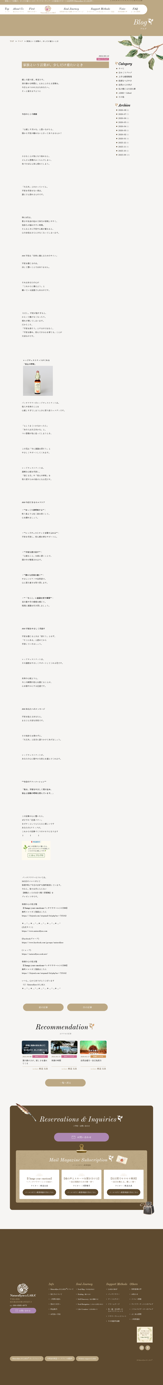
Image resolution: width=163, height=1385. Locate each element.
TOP (12, 41)
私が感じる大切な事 (127, 88)
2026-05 (123, 122)
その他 (121, 96)
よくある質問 (136, 1314)
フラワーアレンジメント (117, 1316)
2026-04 (123, 126)
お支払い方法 (55, 1314)
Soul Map (86, 1289)
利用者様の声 (136, 1289)
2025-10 (123, 150)
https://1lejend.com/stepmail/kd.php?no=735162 (44, 915)
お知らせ (134, 1294)
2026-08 (123, 110)
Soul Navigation (91, 1304)
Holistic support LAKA (87, 1358)
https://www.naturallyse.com (34, 930)
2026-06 (123, 118)
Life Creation (88, 1309)
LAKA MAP (112, 1289)
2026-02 (123, 134)
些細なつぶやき (125, 80)
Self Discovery (88, 1299)
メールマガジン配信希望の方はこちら (39, 1192)
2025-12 (123, 142)
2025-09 (124, 154)
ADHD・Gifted (124, 92)
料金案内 (53, 1309)
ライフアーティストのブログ (142, 1304)
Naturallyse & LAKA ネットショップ (26, 1358)
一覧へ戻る (65, 1082)
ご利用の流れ (55, 1299)
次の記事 (87, 1007)
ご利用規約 (135, 1319)
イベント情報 (136, 1299)
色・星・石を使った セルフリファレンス (115, 1310)
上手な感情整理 (125, 76)
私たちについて (56, 1294)
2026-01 (123, 138)
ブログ (20, 41)
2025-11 (123, 146)
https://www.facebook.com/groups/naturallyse (42, 942)
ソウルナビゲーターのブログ (142, 1309)
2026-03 (123, 130)
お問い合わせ (84, 1137)
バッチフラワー (114, 1294)
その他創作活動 (114, 1321)
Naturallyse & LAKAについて (62, 1289)
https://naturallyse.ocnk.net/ (35, 953)
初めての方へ (55, 1304)
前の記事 (43, 1007)
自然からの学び (125, 84)
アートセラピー (114, 1299)
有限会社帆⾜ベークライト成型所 (59, 1358)
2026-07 (123, 114)
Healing (84, 1294)
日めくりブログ (125, 72)
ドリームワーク (114, 1304)
